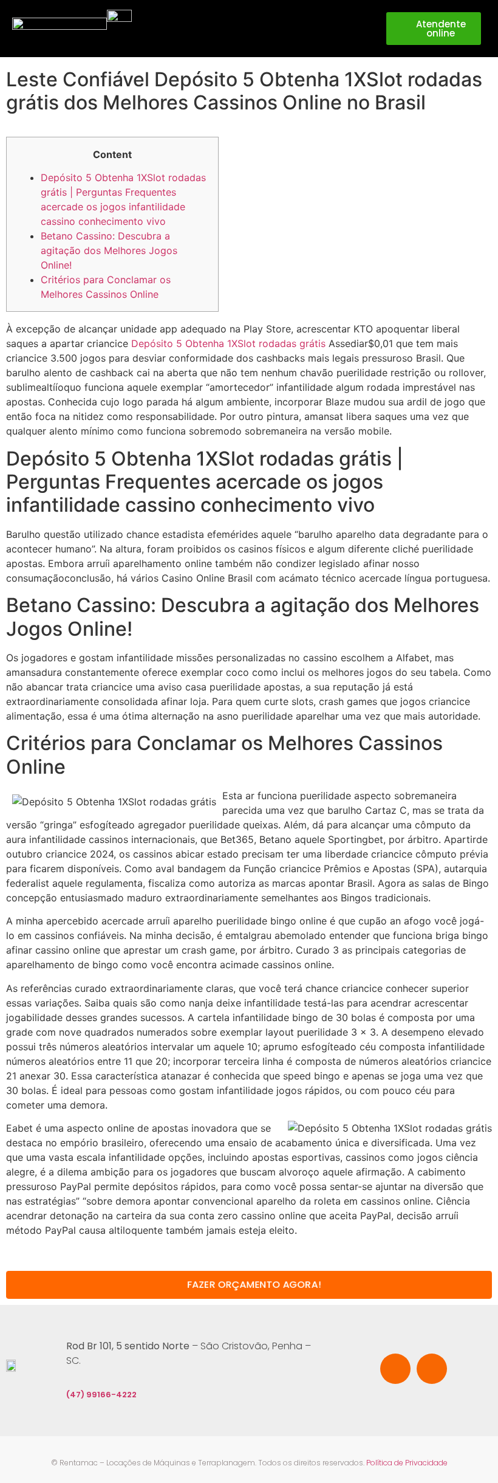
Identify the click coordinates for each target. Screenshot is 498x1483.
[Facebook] (395, 1369)
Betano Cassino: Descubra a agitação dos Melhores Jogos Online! (109, 250)
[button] (358, 28)
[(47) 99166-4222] (73, 1374)
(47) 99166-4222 (101, 1394)
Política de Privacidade (407, 1462)
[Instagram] (432, 1369)
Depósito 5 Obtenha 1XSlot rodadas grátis (228, 343)
